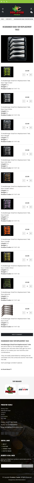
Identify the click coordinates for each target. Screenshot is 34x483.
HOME (2, 19)
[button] (2, 8)
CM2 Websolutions (21, 480)
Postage (5, 446)
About (5, 444)
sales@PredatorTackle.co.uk (14, 427)
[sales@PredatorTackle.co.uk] (1, 1)
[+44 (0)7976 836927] (7, 1)
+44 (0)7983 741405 (11, 422)
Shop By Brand (7, 451)
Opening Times (7, 448)
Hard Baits (9, 19)
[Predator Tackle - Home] (17, 10)
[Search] (2, 11)
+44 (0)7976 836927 (11, 424)
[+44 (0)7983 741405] (4, 1)
